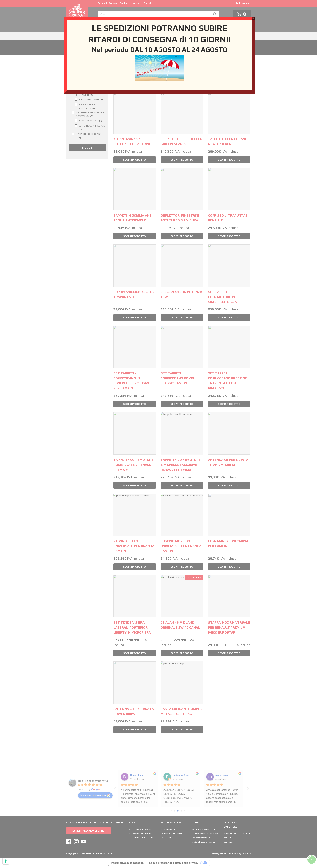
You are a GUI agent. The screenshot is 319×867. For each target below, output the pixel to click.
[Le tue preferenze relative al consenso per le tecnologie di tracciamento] (6, 861)
